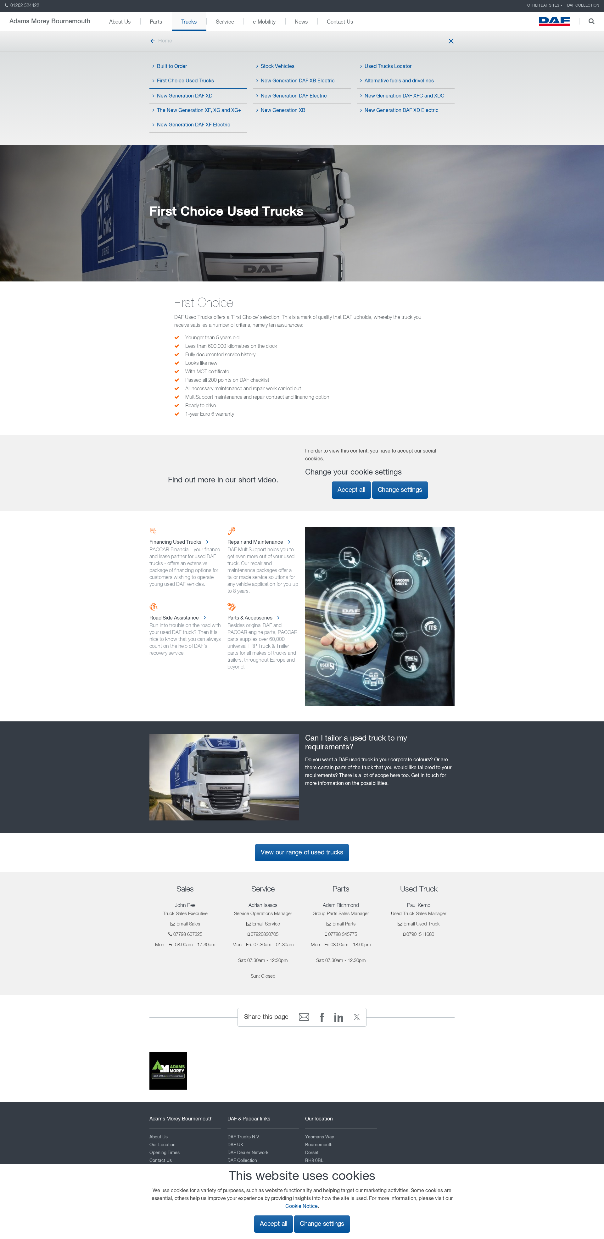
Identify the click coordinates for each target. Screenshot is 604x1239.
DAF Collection (583, 6)
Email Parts (344, 924)
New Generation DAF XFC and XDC (405, 96)
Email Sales (188, 924)
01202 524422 (24, 5)
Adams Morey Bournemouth (49, 21)
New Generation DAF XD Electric (402, 110)
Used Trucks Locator (388, 66)
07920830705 (264, 934)
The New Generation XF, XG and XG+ (199, 110)
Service (225, 21)
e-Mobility (264, 21)
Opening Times (164, 1153)
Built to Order (172, 66)
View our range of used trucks (302, 852)
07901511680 (420, 934)
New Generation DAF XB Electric (298, 81)
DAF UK (235, 1145)
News (301, 21)
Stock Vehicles (277, 66)
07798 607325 (187, 934)
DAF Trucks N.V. (243, 1137)
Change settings (400, 490)
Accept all (351, 490)
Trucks (189, 21)
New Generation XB (283, 110)
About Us (120, 21)
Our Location (162, 1145)
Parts (156, 21)
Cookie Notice (301, 1206)
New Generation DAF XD (184, 96)
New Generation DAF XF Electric (193, 125)
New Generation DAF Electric (294, 96)
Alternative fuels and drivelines (399, 81)
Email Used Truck (422, 924)
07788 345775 (342, 934)
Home (165, 41)
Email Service (266, 924)
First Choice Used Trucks (185, 81)
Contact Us (340, 21)
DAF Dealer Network (247, 1153)
